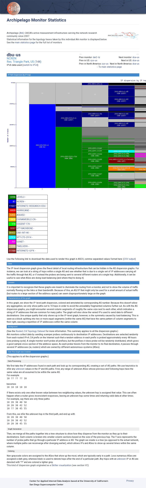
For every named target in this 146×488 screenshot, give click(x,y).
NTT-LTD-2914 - (25, 237)
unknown (20, 369)
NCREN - (21, 201)
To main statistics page (110, 67)
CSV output (129, 259)
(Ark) (21, 33)
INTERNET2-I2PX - (26, 250)
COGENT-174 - (24, 224)
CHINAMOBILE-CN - (27, 219)
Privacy (130, 480)
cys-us (93, 60)
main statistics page (25, 42)
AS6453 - (21, 215)
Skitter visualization (61, 465)
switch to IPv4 (30, 65)
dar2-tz (96, 57)
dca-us (135, 57)
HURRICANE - (23, 210)
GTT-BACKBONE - (25, 228)
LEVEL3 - (21, 197)
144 (38, 61)
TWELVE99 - (23, 246)
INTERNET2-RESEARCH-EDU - (32, 206)
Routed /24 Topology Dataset (30, 331)
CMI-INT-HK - (23, 232)
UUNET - (21, 241)
